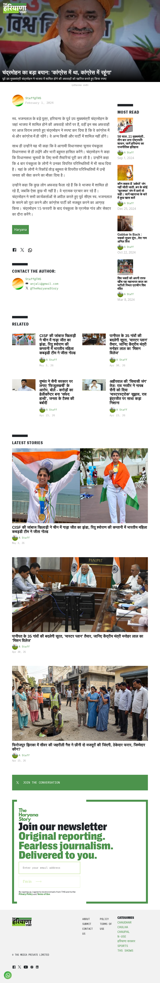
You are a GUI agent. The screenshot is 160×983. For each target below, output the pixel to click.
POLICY (104, 919)
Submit (86, 924)
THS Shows (125, 950)
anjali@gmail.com (44, 284)
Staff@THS (33, 98)
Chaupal (123, 932)
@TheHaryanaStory (44, 288)
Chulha (122, 927)
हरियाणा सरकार (126, 941)
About (86, 919)
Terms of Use (43, 894)
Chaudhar (124, 922)
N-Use (121, 936)
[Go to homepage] (15, 8)
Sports (122, 946)
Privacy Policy (26, 894)
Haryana (20, 229)
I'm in (27, 881)
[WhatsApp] (30, 250)
